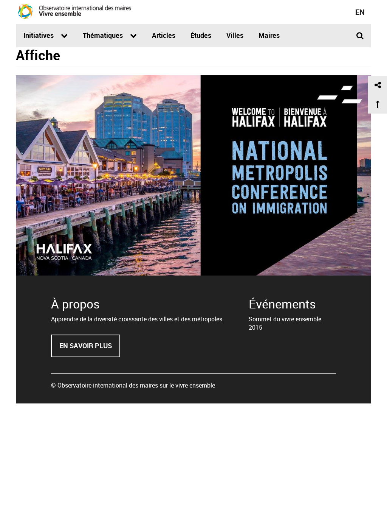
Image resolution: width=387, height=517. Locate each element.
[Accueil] (74, 11)
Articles (163, 35)
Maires (269, 35)
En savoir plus (89, 349)
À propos (75, 304)
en (360, 12)
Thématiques (103, 35)
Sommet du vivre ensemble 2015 (285, 323)
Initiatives (39, 35)
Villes (234, 35)
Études (200, 35)
